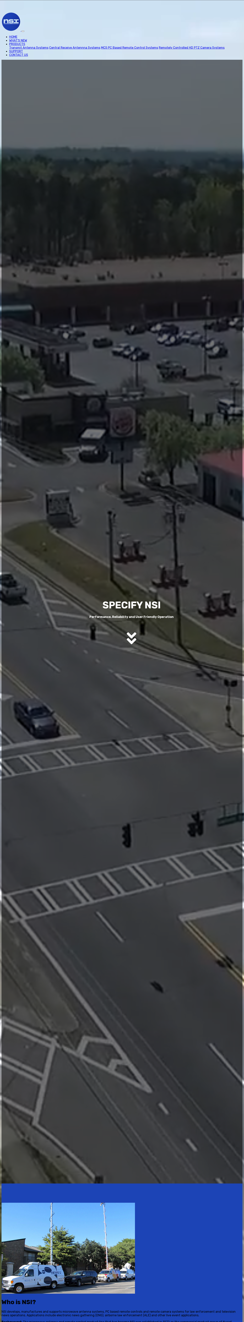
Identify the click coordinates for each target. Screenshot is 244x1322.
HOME (13, 37)
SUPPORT (16, 51)
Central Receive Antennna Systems (74, 47)
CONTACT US (18, 55)
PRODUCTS (17, 44)
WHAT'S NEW (18, 40)
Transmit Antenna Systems (28, 47)
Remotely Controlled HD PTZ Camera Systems (192, 47)
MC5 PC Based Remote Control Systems (129, 47)
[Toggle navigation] (22, 31)
